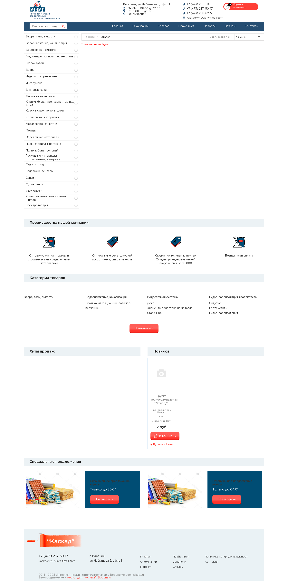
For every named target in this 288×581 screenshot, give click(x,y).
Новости (210, 26)
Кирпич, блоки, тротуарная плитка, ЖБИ (50, 104)
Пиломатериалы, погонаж (43, 144)
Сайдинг (31, 178)
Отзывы (230, 26)
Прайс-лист (186, 26)
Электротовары (37, 205)
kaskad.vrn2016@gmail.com (205, 18)
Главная (117, 26)
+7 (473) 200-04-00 (201, 4)
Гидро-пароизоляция (223, 313)
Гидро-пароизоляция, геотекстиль (49, 56)
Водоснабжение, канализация (46, 43)
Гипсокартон (35, 63)
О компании (140, 26)
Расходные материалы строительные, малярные (43, 157)
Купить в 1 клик (163, 444)
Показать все (144, 328)
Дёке (150, 303)
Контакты (251, 26)
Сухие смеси (34, 184)
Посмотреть (104, 499)
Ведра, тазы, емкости (40, 36)
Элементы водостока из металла (169, 308)
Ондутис (215, 303)
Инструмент (34, 83)
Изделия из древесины (41, 76)
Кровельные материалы (42, 117)
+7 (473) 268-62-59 (200, 13)
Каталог (163, 26)
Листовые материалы (40, 96)
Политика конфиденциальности (227, 557)
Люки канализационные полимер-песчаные (108, 305)
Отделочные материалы (42, 137)
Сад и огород (35, 164)
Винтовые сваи (36, 90)
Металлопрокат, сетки (41, 124)
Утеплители (34, 191)
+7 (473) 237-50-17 (200, 9)
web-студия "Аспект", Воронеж (89, 577)
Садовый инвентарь (39, 171)
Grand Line (154, 313)
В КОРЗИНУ (168, 436)
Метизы (31, 131)
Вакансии (179, 562)
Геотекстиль (218, 308)
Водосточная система (41, 50)
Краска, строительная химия (45, 111)
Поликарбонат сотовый (42, 151)
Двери (30, 70)
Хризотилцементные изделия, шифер (46, 198)
